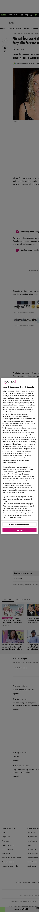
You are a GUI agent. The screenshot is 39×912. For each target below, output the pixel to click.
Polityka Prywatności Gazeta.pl (12, 460)
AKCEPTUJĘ (19, 530)
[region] (19, 456)
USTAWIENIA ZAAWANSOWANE (19, 524)
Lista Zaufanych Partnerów (12, 517)
